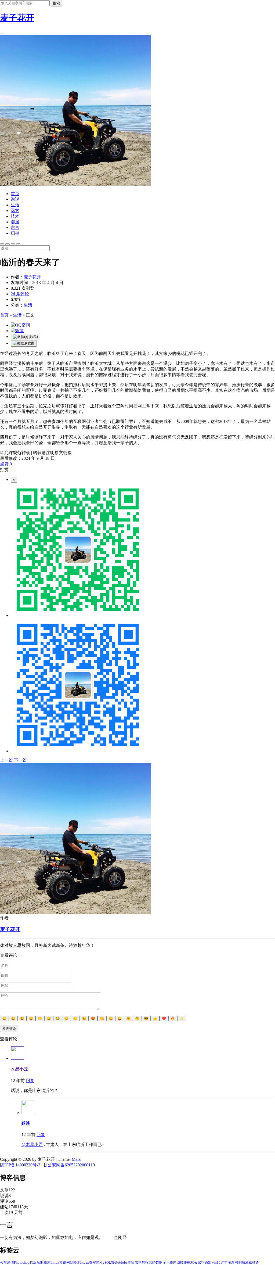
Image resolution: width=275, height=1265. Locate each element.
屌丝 (200, 1262)
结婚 (152, 1262)
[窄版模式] (7, 244)
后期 (40, 1262)
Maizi (76, 1159)
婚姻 (207, 1262)
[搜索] (2, 33)
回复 (30, 1080)
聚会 (114, 1262)
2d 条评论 (20, 294)
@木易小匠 (32, 1144)
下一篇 (20, 760)
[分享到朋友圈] (24, 343)
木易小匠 (19, 1069)
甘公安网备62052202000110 (69, 1165)
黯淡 (25, 1123)
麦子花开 (17, 18)
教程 (145, 1262)
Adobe (123, 1262)
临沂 (33, 1262)
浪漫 (230, 1262)
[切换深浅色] (2, 244)
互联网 (171, 1262)
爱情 (10, 1262)
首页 (4, 315)
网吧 (237, 1262)
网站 (69, 1262)
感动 (138, 1262)
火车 (3, 1262)
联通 (47, 1262)
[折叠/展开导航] (18, 244)
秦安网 (94, 1262)
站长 (193, 1262)
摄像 (62, 1262)
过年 (223, 1262)
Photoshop (22, 1262)
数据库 (160, 1262)
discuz (84, 1262)
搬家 (186, 1262)
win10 (215, 1262)
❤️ (164, 1018)
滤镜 (179, 1262)
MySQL (105, 1262)
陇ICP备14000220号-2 (20, 1165)
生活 (28, 305)
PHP (76, 1262)
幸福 (131, 1262)
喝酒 (244, 1262)
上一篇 (6, 760)
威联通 (253, 1262)
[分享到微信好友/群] (25, 337)
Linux (54, 1262)
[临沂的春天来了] (20, 325)
